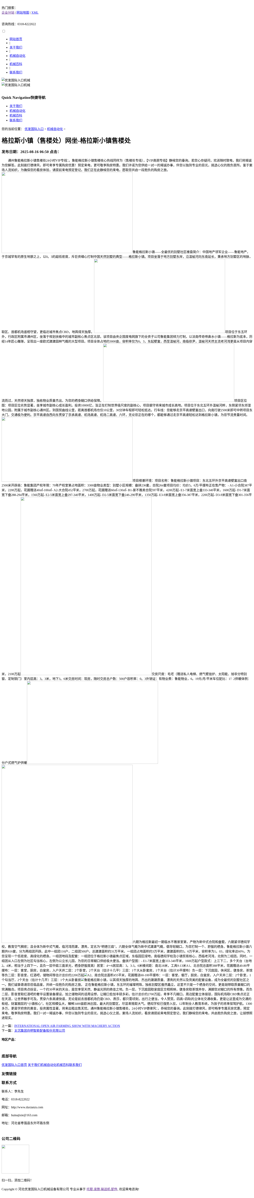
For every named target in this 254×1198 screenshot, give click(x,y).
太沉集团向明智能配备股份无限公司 (39, 1030)
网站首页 (16, 39)
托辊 (90, 1189)
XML (34, 12)
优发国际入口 (34, 129)
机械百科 (16, 64)
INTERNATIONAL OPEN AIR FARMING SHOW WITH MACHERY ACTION (67, 1026)
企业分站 (8, 12)
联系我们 (16, 72)
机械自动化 (17, 55)
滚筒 (97, 1189)
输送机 (105, 1189)
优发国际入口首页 (14, 1065)
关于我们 (16, 47)
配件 (114, 1189)
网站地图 (22, 12)
